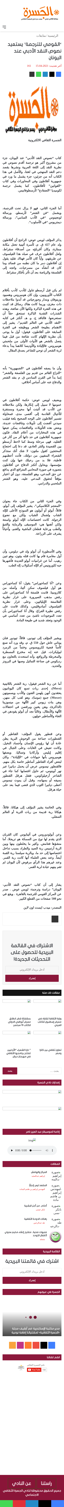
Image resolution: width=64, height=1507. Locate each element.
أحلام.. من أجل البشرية (35, 1205)
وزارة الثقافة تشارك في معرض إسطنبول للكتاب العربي (49, 1021)
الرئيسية (53, 35)
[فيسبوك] (58, 74)
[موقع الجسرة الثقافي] (40, 11)
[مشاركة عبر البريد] (31, 74)
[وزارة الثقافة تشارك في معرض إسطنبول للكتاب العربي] (47, 1007)
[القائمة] (4, 27)
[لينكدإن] (45, 74)
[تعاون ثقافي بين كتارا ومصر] (47, 1039)
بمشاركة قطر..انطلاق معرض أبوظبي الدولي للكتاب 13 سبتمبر (19, 1021)
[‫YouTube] (36, 1345)
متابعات (41, 35)
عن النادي (21, 1483)
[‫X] (51, 74)
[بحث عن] (59, 27)
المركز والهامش (39, 1172)
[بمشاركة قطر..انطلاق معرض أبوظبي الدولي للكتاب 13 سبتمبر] (17, 1007)
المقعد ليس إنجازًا (38, 1185)
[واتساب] (38, 74)
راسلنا (46, 1483)
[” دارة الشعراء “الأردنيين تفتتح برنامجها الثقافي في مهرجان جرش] (17, 1039)
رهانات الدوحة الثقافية (35, 1219)
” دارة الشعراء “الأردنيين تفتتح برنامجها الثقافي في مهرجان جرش (18, 1053)
